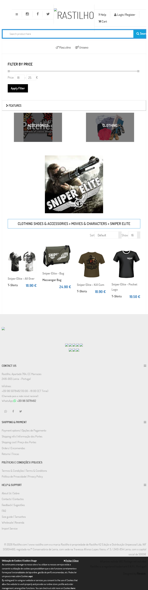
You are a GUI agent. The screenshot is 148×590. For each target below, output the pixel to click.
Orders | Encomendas (13, 448)
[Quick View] (34, 253)
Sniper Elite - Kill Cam (90, 285)
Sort (92, 235)
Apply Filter (18, 88)
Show (125, 235)
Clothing (110, 125)
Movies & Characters (89, 223)
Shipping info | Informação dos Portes (22, 436)
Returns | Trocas (10, 454)
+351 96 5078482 (26, 401)
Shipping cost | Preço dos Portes (19, 442)
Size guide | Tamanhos (14, 517)
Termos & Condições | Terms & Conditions (24, 471)
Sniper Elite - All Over (21, 278)
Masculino (65, 47)
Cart (104, 21)
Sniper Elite (120, 223)
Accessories (38, 125)
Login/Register (126, 15)
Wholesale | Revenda (13, 522)
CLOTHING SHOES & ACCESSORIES (43, 223)
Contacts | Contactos (13, 499)
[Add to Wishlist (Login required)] (34, 259)
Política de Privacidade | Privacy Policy (22, 476)
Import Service (10, 528)
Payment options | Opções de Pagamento (24, 430)
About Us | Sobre (10, 493)
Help (103, 15)
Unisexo (83, 47)
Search (142, 33)
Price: (11, 77)
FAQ (4, 511)
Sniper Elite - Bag (53, 273)
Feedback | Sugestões (13, 505)
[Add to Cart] (34, 248)
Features (14, 105)
